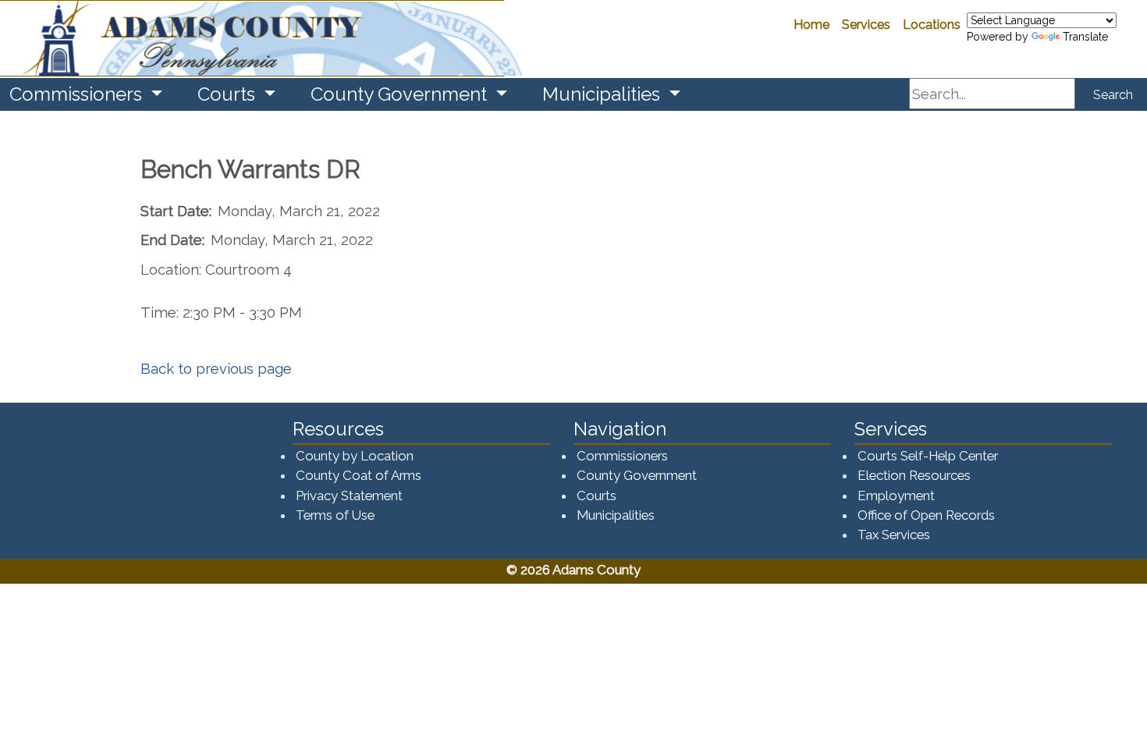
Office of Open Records (926, 515)
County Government (637, 475)
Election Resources (914, 475)
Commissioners (622, 456)
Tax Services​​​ (894, 534)
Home (811, 24)
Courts (596, 495)
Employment (896, 495)
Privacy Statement (349, 495)
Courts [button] (228, 94)
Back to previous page (216, 369)
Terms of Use (335, 515)
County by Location (355, 456)
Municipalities (616, 515)
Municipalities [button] (603, 94)
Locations (932, 24)
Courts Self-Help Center (928, 456)
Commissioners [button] (78, 94)
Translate (1085, 36)
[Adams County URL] (252, 38)
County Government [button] (401, 94)
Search (1113, 94)
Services (866, 24)
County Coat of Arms (358, 475)
